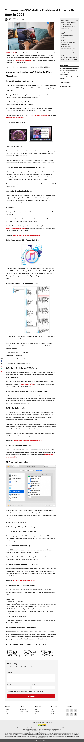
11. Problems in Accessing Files (68, 50)
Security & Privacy (24, 713)
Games (36, 709)
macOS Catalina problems (23, 60)
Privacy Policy (41, 722)
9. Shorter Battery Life (66, 46)
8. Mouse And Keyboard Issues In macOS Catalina (68, 43)
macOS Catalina (11, 53)
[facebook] (1, 361)
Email (33, 684)
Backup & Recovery (24, 711)
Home (6, 7)
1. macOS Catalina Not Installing (68, 22)
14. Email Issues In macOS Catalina (69, 57)
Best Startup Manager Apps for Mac (24, 580)
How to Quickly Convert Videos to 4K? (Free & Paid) (13, 654)
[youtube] (67, 714)
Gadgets (37, 711)
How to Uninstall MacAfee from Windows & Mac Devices (67, 86)
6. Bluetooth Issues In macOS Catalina (68, 36)
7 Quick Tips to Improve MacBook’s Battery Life (27, 440)
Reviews (37, 716)
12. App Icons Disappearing (67, 52)
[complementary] (1, 372)
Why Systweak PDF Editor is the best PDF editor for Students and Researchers (69, 69)
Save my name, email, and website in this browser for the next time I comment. (26, 691)
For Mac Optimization (13, 7)
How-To (37, 713)
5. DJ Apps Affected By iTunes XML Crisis (69, 33)
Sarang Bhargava (12, 18)
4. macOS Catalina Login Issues (68, 30)
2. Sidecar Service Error (66, 24)
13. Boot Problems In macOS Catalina (67, 55)
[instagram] (71, 710)
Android (6, 713)
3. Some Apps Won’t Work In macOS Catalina (68, 27)
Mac (6, 711)
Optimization (23, 709)
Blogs (52, 709)
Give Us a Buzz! (54, 716)
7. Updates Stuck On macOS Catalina (67, 40)
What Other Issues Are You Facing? (69, 59)
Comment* (9, 672)
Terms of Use (49, 722)
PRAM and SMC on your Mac (15, 117)
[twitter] (1, 363)
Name (9, 684)
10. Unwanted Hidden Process (68, 48)
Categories (53, 711)
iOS (5, 716)
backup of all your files (27, 384)
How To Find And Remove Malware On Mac (26, 235)
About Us (34, 722)
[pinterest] (1, 366)
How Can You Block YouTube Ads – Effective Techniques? (68, 82)
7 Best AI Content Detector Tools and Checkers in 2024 (68, 73)
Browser (22, 716)
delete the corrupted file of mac (16, 228)
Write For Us (53, 713)
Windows (7, 709)
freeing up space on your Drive (39, 115)
